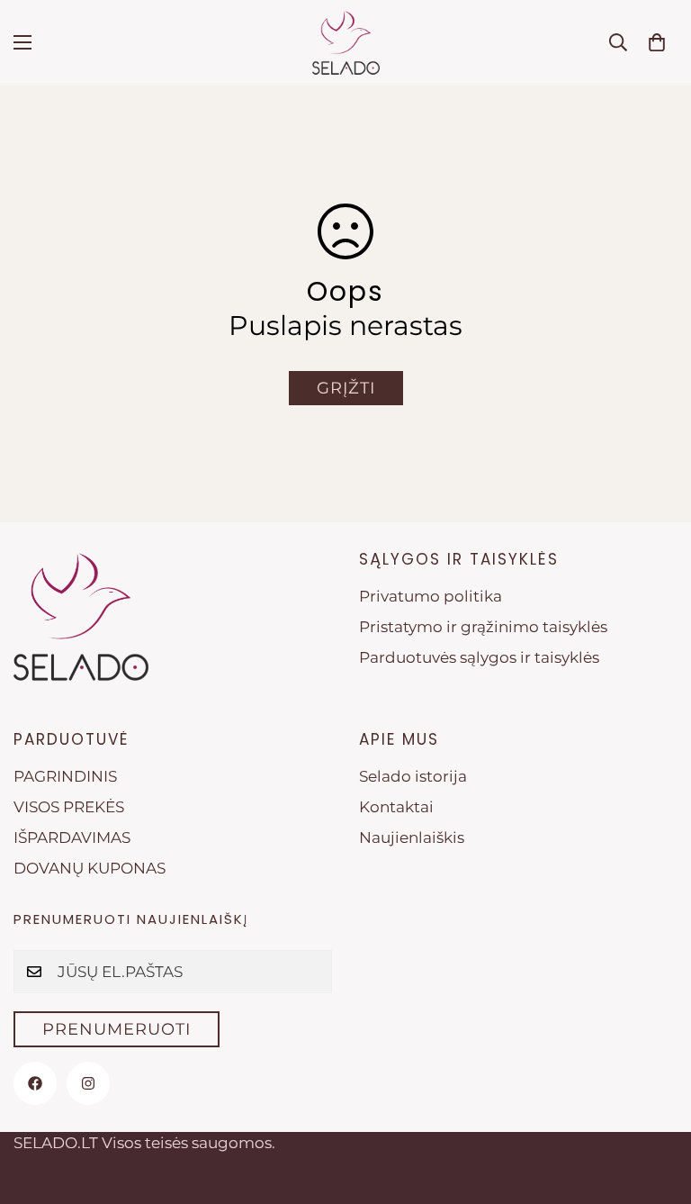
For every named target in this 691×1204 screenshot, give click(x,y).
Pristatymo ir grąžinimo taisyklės (483, 627)
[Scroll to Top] (656, 1106)
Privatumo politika (430, 596)
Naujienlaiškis (411, 837)
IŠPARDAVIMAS (71, 837)
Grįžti (346, 388)
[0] (657, 42)
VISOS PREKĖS (68, 807)
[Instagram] (88, 1083)
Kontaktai (396, 807)
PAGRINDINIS (65, 776)
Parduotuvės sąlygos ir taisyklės (479, 657)
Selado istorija (413, 776)
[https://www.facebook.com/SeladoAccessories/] (35, 1083)
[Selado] (346, 43)
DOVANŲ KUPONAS (89, 868)
